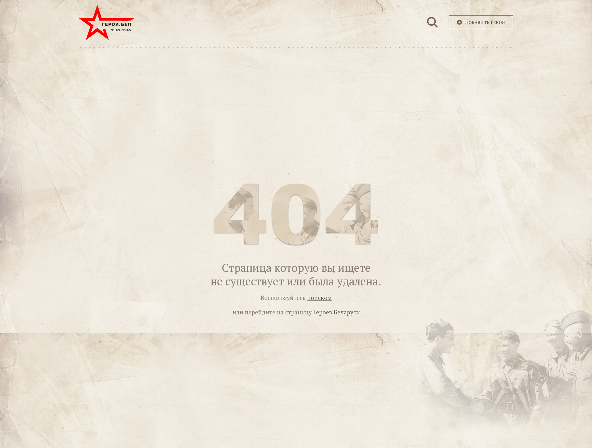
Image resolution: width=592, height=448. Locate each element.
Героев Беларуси (336, 312)
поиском (319, 298)
